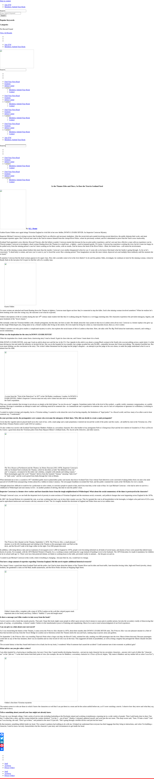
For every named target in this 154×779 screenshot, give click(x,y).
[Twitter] (77, 738)
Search (2, 11)
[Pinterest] (77, 745)
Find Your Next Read (12, 82)
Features (7, 84)
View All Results (6, 33)
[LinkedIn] (77, 742)
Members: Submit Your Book (19, 90)
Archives (8, 766)
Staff (6, 764)
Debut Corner (9, 86)
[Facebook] (77, 734)
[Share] (77, 749)
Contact (12, 92)
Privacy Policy (10, 768)
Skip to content (5, 1)
